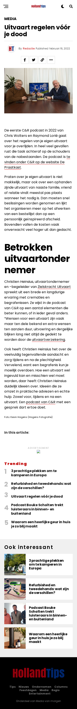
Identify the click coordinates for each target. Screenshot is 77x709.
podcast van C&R (40, 402)
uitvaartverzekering (48, 339)
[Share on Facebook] (25, 60)
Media (44, 690)
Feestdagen (28, 690)
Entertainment (39, 693)
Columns (61, 687)
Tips (12, 687)
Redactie (29, 48)
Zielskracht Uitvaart (54, 286)
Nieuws (24, 687)
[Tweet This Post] (33, 60)
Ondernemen (41, 687)
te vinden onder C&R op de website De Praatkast (37, 162)
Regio (56, 690)
